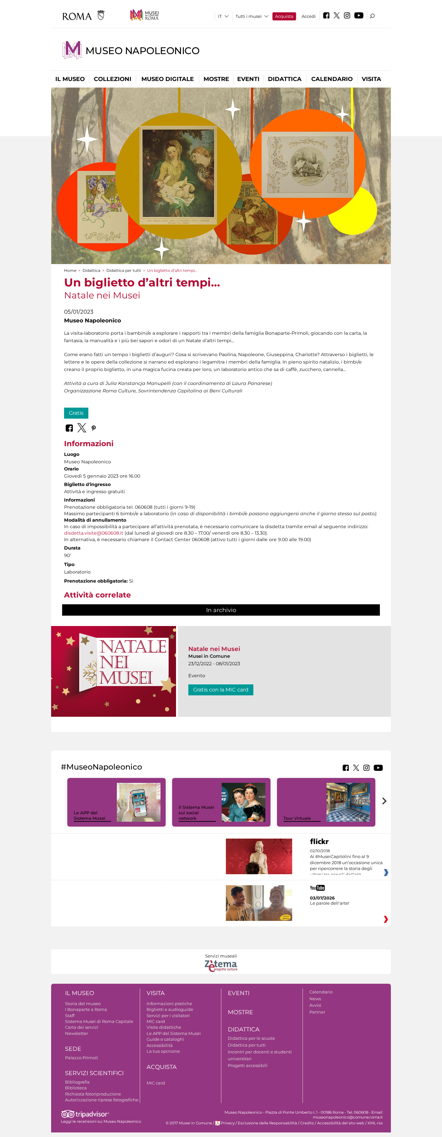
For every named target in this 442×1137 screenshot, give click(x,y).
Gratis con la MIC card (221, 690)
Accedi (309, 16)
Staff (69, 1015)
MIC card (156, 1021)
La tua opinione (163, 1051)
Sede (73, 1049)
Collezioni (112, 79)
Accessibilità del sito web (340, 1123)
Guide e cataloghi (165, 1039)
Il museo (70, 79)
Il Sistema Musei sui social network (196, 813)
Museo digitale (167, 79)
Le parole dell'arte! (329, 903)
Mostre (216, 79)
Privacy (228, 1123)
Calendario (332, 79)
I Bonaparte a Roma (86, 1009)
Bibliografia (77, 1082)
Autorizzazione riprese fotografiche (101, 1099)
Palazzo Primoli (81, 1057)
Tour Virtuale (297, 818)
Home (70, 270)
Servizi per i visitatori (168, 1015)
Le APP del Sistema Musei (89, 815)
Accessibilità (160, 1045)
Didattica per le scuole (251, 1038)
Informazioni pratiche (169, 1003)
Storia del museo (83, 1003)
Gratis (76, 413)
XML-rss (375, 1123)
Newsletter (76, 1033)
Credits (307, 1123)
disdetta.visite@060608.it (93, 533)
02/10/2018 (346, 863)
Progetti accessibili (248, 1065)
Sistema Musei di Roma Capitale (99, 1021)
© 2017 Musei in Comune (189, 1123)
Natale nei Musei (214, 649)
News (315, 998)
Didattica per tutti (123, 270)
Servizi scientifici (94, 1073)
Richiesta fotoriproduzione (93, 1093)
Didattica (285, 79)
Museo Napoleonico (142, 51)
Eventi (248, 79)
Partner (317, 1012)
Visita (371, 79)
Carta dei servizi (81, 1027)
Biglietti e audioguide (170, 1009)
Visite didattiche (164, 1027)
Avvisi (315, 1005)
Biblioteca (76, 1087)
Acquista (284, 16)
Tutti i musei (249, 16)
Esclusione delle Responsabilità (267, 1123)
